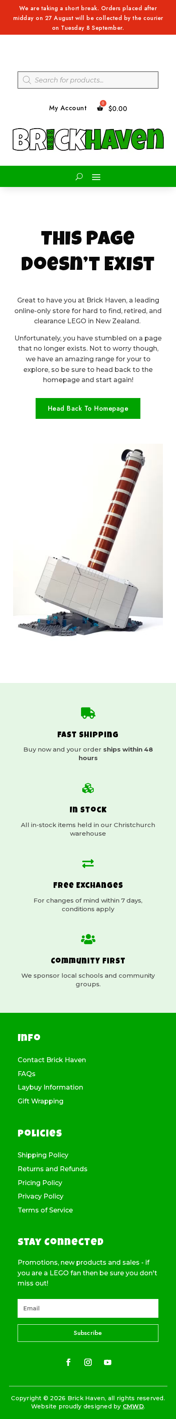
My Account (68, 108)
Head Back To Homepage (88, 408)
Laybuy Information (50, 1087)
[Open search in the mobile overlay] (88, 80)
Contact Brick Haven (52, 1060)
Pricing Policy (40, 1183)
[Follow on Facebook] (68, 1362)
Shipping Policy (43, 1155)
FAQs (27, 1074)
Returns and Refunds (53, 1169)
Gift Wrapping (40, 1101)
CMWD (133, 1406)
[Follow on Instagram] (88, 1362)
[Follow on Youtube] (107, 1362)
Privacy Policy (40, 1196)
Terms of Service (45, 1210)
